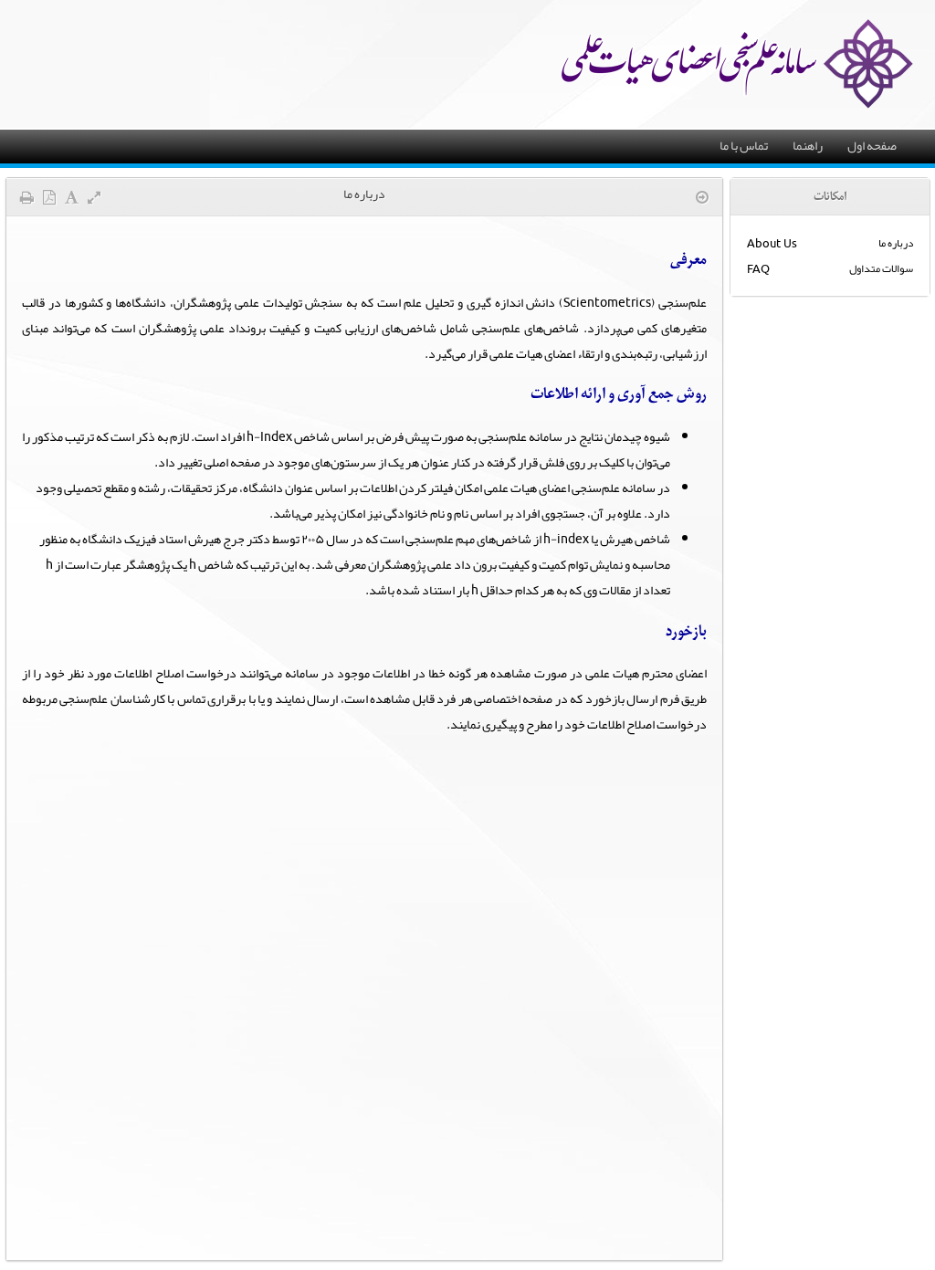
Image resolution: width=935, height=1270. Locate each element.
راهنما (808, 145)
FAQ (758, 269)
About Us (772, 243)
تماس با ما (744, 145)
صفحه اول (872, 145)
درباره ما (895, 243)
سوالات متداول (881, 268)
